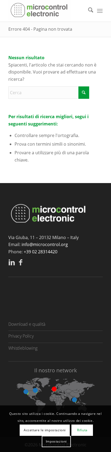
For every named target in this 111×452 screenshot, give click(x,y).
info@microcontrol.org (45, 244)
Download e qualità (26, 324)
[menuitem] (88, 11)
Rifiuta (82, 430)
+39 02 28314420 (40, 252)
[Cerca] (88, 11)
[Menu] (100, 10)
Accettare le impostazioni (45, 430)
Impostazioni (56, 441)
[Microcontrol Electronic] (46, 11)
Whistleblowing (22, 348)
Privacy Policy (21, 336)
